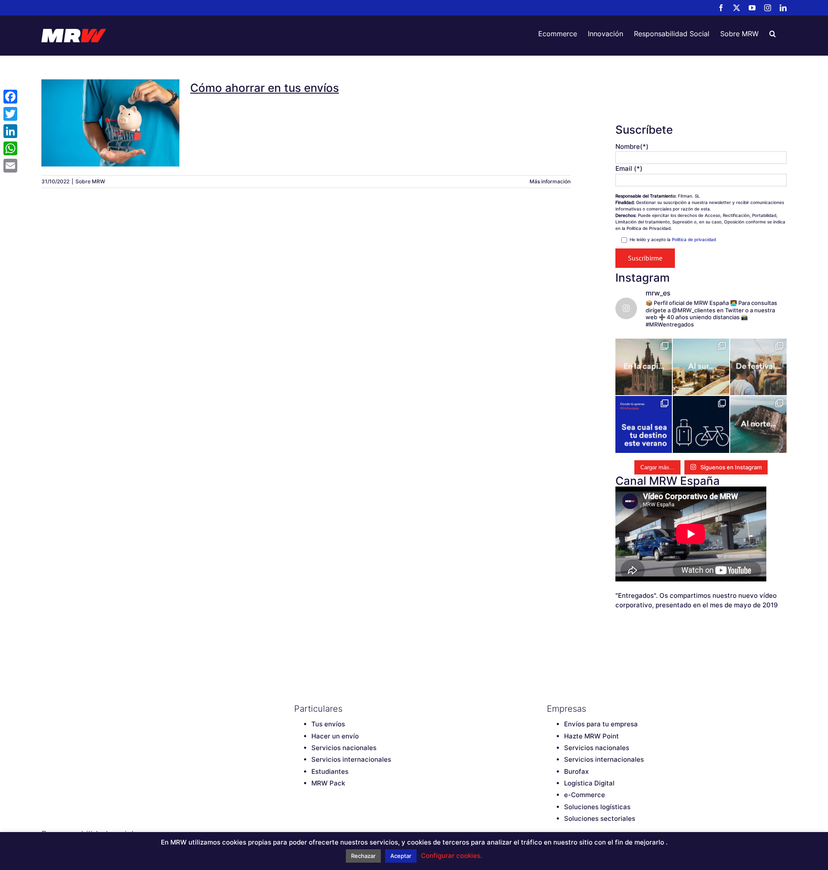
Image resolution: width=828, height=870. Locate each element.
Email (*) (629, 168)
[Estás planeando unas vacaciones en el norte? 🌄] (758, 424)
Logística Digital (589, 783)
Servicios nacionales (343, 748)
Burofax (576, 771)
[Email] (10, 165)
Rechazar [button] (363, 855)
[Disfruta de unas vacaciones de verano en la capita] (643, 367)
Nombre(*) (632, 146)
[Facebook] (10, 96)
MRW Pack (328, 783)
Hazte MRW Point (591, 736)
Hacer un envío (335, 736)
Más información (550, 181)
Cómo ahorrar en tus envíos (110, 116)
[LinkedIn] (10, 131)
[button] (772, 34)
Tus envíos (328, 724)
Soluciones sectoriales (599, 818)
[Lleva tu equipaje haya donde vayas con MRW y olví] (701, 424)
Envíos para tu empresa (601, 724)
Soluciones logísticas (597, 807)
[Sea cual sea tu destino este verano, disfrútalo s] (643, 424)
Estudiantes (329, 771)
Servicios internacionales (351, 759)
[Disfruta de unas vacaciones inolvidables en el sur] (701, 367)
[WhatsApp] (10, 148)
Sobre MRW (90, 181)
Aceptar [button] (400, 855)
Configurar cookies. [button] (451, 855)
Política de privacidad (694, 239)
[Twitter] (10, 113)
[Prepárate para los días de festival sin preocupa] (758, 367)
